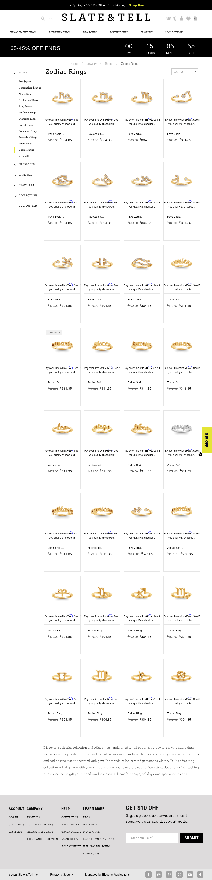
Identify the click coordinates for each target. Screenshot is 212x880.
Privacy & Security (62, 874)
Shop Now (137, 5)
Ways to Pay (70, 839)
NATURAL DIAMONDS (97, 846)
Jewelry (147, 32)
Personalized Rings (30, 87)
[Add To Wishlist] (78, 134)
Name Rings (26, 94)
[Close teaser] (200, 454)
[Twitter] (179, 874)
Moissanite (91, 832)
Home (74, 63)
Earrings (25, 175)
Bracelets (26, 185)
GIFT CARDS (16, 824)
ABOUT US (33, 817)
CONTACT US (69, 817)
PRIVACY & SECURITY (40, 832)
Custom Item (28, 206)
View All (24, 156)
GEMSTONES (91, 853)
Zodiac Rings (26, 150)
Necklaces (27, 164)
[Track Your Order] (168, 19)
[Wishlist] (189, 19)
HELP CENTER (70, 824)
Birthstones (119, 32)
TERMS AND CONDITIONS (43, 839)
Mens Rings (25, 143)
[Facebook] (148, 874)
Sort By (179, 72)
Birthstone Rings (28, 100)
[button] (207, 440)
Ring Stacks (25, 106)
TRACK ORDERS (71, 832)
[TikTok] (200, 874)
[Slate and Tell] (106, 17)
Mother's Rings (27, 112)
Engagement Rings (23, 32)
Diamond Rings (28, 119)
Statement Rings (28, 131)
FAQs (86, 817)
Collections (174, 32)
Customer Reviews (40, 824)
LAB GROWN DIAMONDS (98, 839)
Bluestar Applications (116, 874)
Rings (108, 63)
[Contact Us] (175, 19)
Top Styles (25, 81)
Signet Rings (26, 125)
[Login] (182, 19)
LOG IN (13, 817)
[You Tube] (190, 874)
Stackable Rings (28, 137)
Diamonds (90, 32)
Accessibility (71, 846)
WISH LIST (15, 832)
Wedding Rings (60, 32)
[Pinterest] (169, 874)
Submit (192, 837)
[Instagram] (159, 874)
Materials (90, 824)
